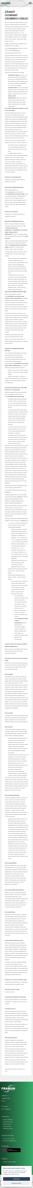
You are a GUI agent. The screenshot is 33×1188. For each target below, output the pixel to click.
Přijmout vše (16, 1179)
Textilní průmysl (7, 1124)
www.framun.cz (16, 50)
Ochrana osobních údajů (9, 1161)
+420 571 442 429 (9, 1138)
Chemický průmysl (8, 1128)
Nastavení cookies (16, 1183)
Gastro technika (7, 1126)
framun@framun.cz (13, 48)
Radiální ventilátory (8, 1119)
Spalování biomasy (8, 1122)
